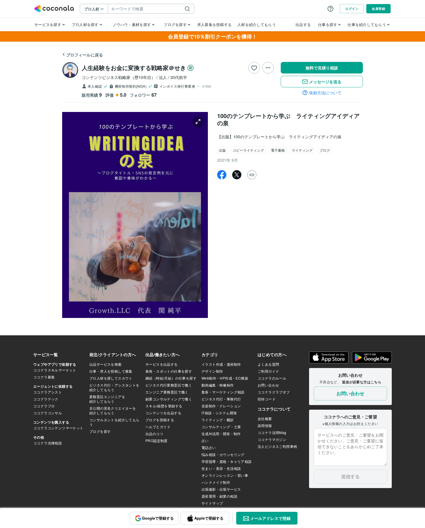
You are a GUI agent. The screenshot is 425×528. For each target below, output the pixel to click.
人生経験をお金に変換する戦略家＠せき (134, 67)
